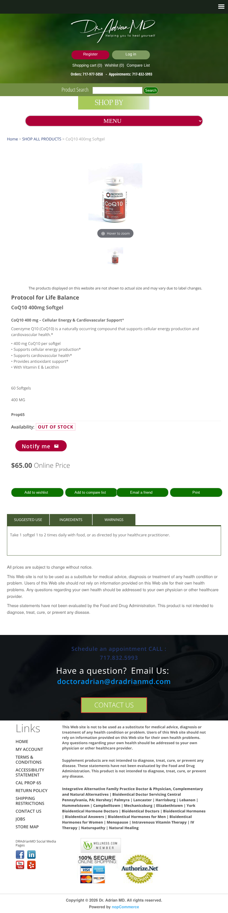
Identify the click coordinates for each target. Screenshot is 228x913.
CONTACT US (114, 705)
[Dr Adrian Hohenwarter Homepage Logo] (114, 31)
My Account (29, 749)
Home (12, 139)
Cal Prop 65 (28, 783)
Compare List (138, 65)
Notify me (36, 446)
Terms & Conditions (29, 759)
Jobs (20, 819)
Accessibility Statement (30, 772)
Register (90, 54)
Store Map (27, 827)
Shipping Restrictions (30, 801)
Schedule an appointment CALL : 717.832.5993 (119, 653)
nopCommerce (125, 907)
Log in (131, 54)
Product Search (74, 89)
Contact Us (28, 811)
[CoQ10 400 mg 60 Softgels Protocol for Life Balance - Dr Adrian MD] (115, 259)
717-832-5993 (142, 74)
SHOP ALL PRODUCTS (41, 139)
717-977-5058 (93, 74)
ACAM (69, 844)
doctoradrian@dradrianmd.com (114, 681)
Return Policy (32, 790)
